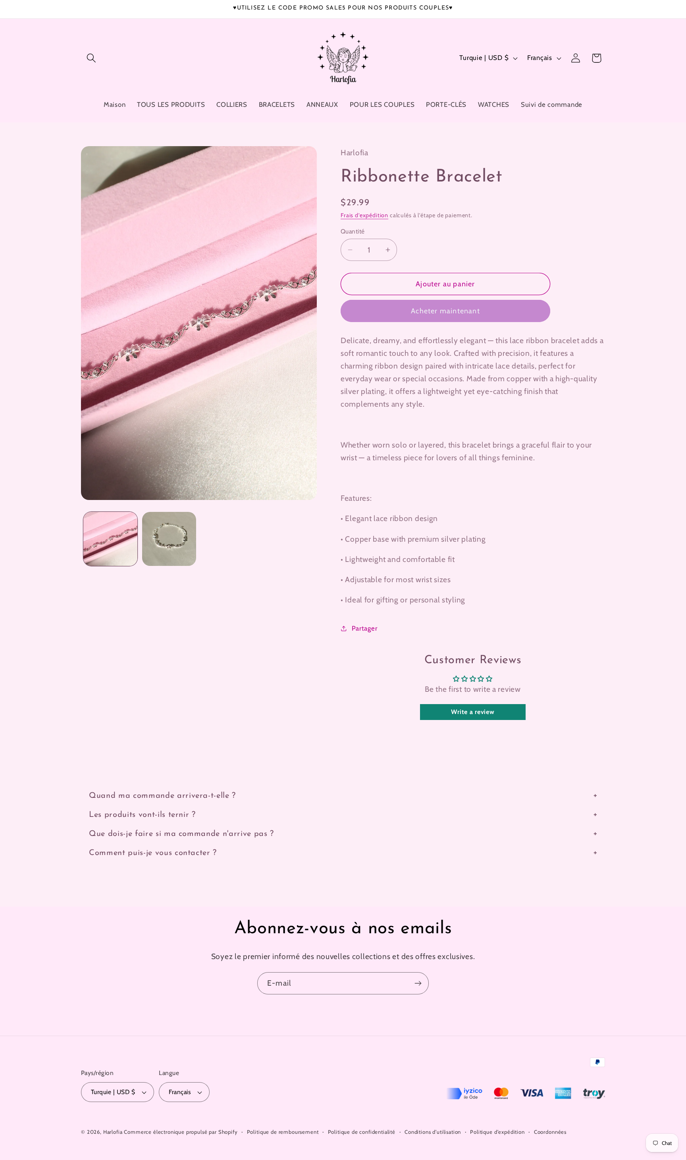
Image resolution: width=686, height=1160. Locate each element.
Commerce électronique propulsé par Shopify (180, 1132)
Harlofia (113, 1132)
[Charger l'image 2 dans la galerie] (169, 539)
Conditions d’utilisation (433, 1132)
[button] (91, 58)
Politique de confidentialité (362, 1132)
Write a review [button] (472, 712)
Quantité (353, 231)
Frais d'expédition (364, 215)
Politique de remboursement (283, 1132)
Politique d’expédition (497, 1132)
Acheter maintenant (445, 311)
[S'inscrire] (417, 983)
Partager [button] (364, 628)
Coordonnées (550, 1132)
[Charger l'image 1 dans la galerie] (110, 539)
